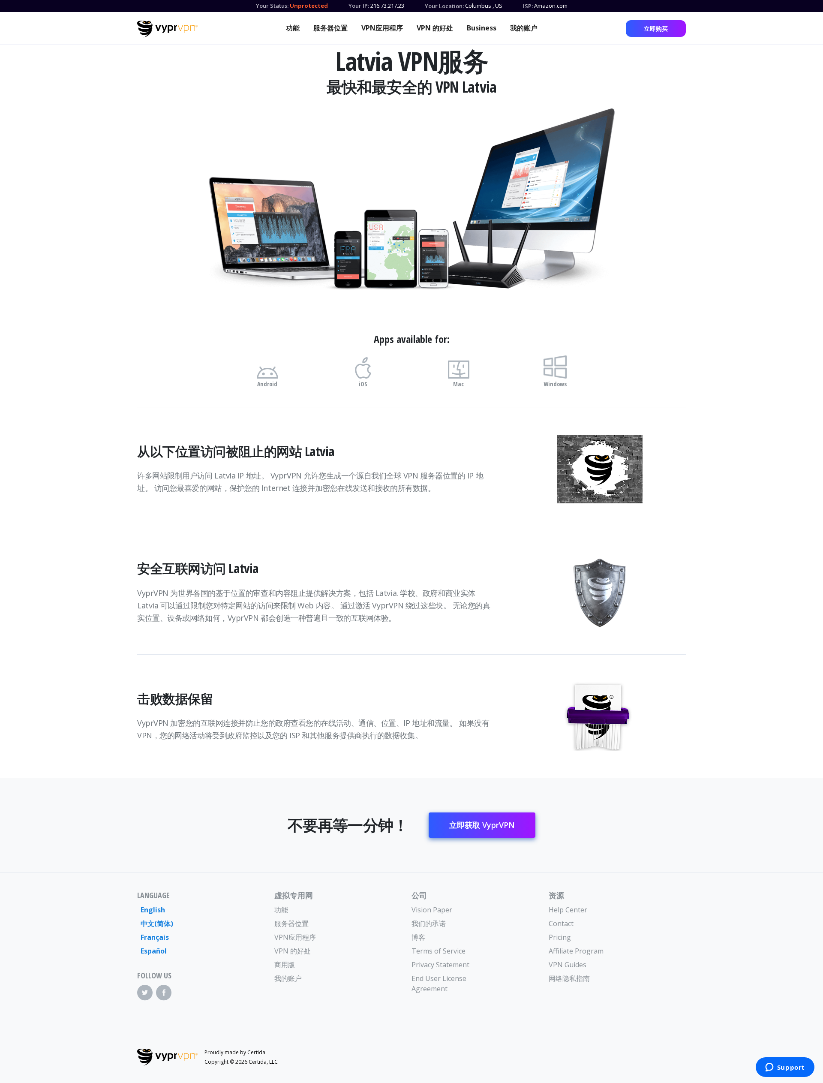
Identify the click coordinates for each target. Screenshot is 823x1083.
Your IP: (358, 5)
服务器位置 (330, 28)
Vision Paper (432, 910)
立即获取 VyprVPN (482, 825)
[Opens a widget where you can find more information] (784, 1068)
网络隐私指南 (569, 978)
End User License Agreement (439, 983)
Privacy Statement (440, 964)
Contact (561, 923)
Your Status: (272, 5)
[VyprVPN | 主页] (167, 29)
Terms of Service (439, 951)
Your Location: (444, 6)
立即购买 (656, 28)
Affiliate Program (576, 951)
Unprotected (309, 5)
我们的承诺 (429, 923)
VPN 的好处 (435, 28)
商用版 (284, 964)
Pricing (560, 937)
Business (481, 28)
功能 (293, 28)
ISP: (528, 6)
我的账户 (524, 28)
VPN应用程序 (382, 28)
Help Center (568, 910)
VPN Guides (567, 964)
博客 (418, 937)
